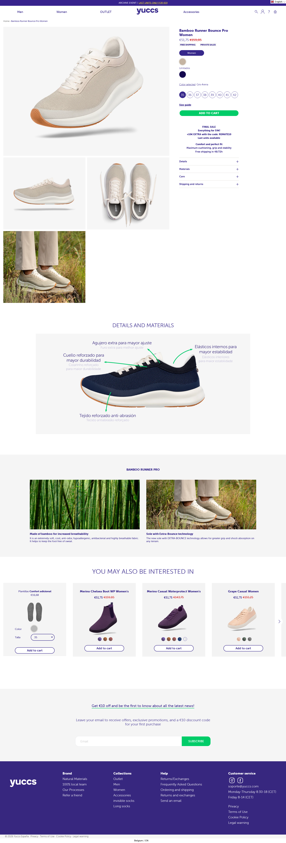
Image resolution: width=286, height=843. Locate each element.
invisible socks (123, 801)
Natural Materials (75, 779)
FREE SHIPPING (187, 44)
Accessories (191, 12)
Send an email (171, 801)
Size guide (185, 104)
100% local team (75, 784)
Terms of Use (238, 812)
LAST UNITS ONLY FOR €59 (153, 2)
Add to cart (104, 648)
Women (61, 12)
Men (20, 12)
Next (185, 639)
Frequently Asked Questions (181, 784)
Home (6, 21)
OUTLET (106, 12)
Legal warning (238, 823)
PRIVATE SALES (208, 44)
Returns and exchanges (178, 795)
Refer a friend (72, 795)
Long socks (121, 806)
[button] (278, 1)
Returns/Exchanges (175, 779)
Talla (17, 637)
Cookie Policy (238, 817)
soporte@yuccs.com (243, 786)
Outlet (118, 779)
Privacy (233, 806)
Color (18, 629)
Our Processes (73, 790)
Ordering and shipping (177, 790)
